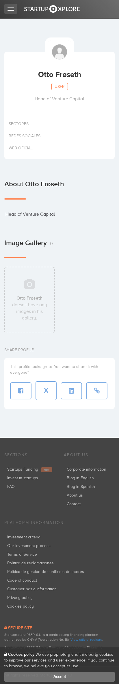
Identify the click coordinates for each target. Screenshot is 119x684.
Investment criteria (23, 537)
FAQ (11, 486)
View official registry (86, 640)
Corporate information (86, 469)
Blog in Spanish (81, 486)
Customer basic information (32, 589)
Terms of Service (22, 554)
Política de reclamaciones (30, 563)
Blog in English (80, 478)
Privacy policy (20, 597)
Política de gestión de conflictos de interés (45, 572)
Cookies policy (20, 606)
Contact (74, 504)
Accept (59, 676)
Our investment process (29, 546)
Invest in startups (22, 478)
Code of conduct (22, 580)
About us (75, 495)
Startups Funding (28, 469)
